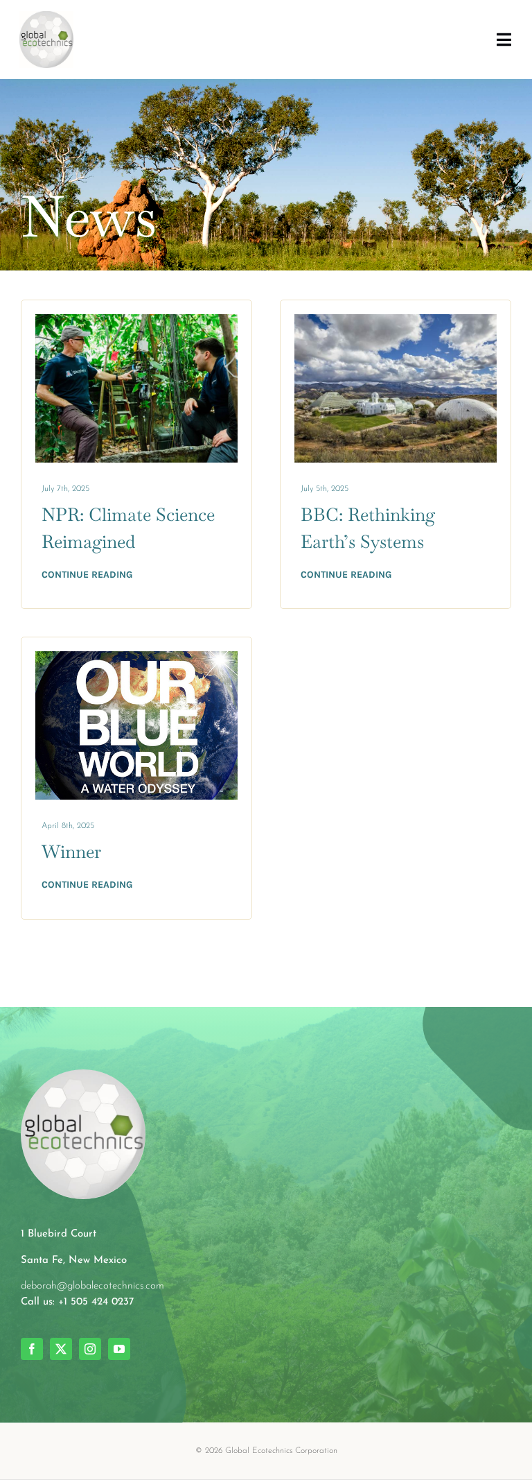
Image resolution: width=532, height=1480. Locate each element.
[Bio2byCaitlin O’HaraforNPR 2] (136, 321)
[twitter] (61, 1349)
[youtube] (119, 1349)
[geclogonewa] (46, 18)
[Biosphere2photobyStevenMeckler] (395, 321)
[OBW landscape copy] (136, 658)
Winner (71, 851)
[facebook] (32, 1349)
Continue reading (87, 574)
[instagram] (90, 1349)
